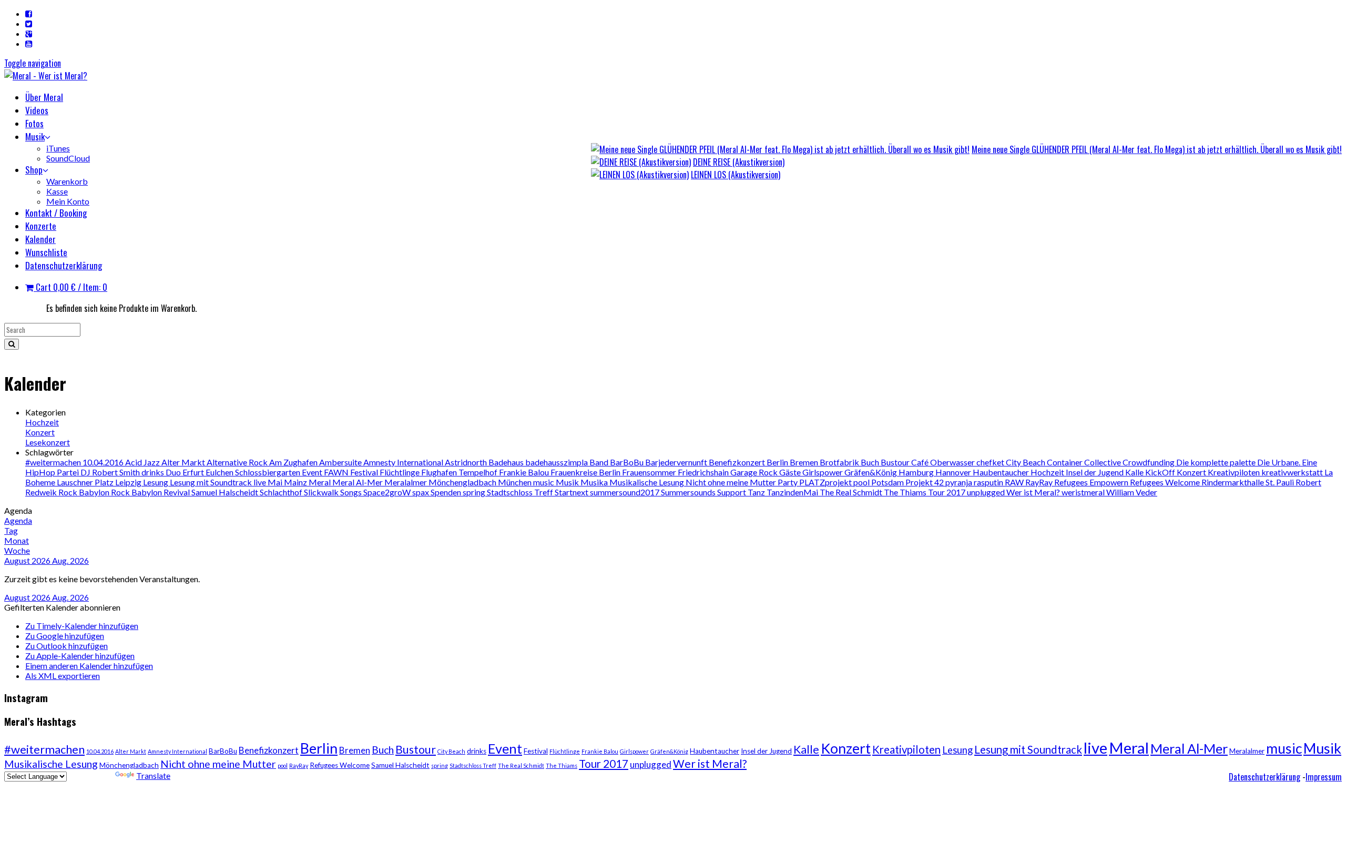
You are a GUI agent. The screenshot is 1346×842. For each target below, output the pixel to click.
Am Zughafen (294, 462)
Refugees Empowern (1092, 482)
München (515, 482)
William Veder (1131, 492)
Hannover (954, 472)
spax (421, 492)
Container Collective (1085, 462)
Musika (594, 482)
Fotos (34, 123)
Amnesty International (404, 462)
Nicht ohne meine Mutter (732, 482)
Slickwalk (322, 492)
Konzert (40, 432)
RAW (1015, 482)
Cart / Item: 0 (70, 286)
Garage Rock (754, 472)
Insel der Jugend (1095, 472)
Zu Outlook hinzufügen (66, 646)
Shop (34, 169)
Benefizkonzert (738, 462)
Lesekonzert (47, 442)
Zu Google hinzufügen (64, 636)
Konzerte (40, 225)
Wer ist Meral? (1034, 492)
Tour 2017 (947, 492)
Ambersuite (341, 462)
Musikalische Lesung (647, 482)
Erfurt (194, 472)
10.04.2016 (104, 462)
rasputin (989, 482)
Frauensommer (650, 472)
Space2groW (387, 492)
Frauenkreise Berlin (586, 472)
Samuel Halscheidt (225, 492)
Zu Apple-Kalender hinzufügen (80, 656)
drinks (153, 472)
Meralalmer (406, 482)
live (260, 482)
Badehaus (506, 462)
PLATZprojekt (826, 482)
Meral (320, 482)
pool (862, 482)
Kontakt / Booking (56, 212)
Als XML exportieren (62, 676)
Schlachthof (282, 492)
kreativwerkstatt (1292, 472)
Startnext (572, 492)
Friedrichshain (704, 472)
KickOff (1161, 472)
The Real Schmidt (852, 492)
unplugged (986, 492)
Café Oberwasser (943, 462)
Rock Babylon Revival (151, 492)
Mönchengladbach (463, 482)
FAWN (337, 472)
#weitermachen (54, 462)
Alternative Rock (238, 462)
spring (475, 492)
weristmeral (1084, 492)
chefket (991, 462)
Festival (365, 472)
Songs (351, 492)
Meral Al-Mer (358, 482)
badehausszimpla (557, 462)
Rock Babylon (84, 492)
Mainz (296, 482)
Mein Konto (67, 201)
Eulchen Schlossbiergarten (254, 472)
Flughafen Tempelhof (460, 472)
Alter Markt (184, 462)
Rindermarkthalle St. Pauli (1248, 482)
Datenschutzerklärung (63, 265)
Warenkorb (67, 181)
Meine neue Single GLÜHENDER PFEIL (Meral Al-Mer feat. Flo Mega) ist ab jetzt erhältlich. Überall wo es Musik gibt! (1157, 149)
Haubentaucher (1002, 472)
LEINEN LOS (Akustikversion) (735, 174)
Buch (871, 462)
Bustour (896, 462)
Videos (36, 110)
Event (313, 472)
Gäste (790, 472)
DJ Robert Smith (110, 472)
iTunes (58, 148)
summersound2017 (625, 492)
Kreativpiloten (1234, 472)
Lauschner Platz (86, 482)
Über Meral (44, 97)
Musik (35, 136)
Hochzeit (42, 422)
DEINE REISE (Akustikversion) (738, 162)
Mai (276, 482)
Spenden (447, 492)
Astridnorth (466, 462)
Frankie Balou (524, 472)
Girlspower (823, 472)
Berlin (778, 462)
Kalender (40, 239)
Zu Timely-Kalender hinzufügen (81, 626)
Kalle (1135, 472)
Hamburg (917, 472)
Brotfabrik (840, 462)
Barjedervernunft (677, 462)
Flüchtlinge (400, 472)
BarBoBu (627, 462)
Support (732, 492)
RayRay (1039, 482)
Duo (174, 472)
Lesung (156, 482)
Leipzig (129, 482)
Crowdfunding (1149, 462)
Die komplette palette (1216, 462)
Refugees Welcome (1165, 482)
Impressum (1324, 776)
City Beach (1026, 462)
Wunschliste (46, 252)
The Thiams (906, 492)
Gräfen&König (871, 472)
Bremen (805, 462)
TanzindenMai (793, 492)
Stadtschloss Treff (521, 492)
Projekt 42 (925, 482)
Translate (153, 775)
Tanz (757, 492)
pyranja (959, 482)
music (544, 482)
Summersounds (689, 492)
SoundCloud (68, 158)
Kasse (57, 191)
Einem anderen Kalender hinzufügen (89, 666)
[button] (62, 607)
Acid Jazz (143, 462)
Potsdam (888, 482)
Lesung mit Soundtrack (211, 482)
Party (788, 482)
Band (599, 462)
